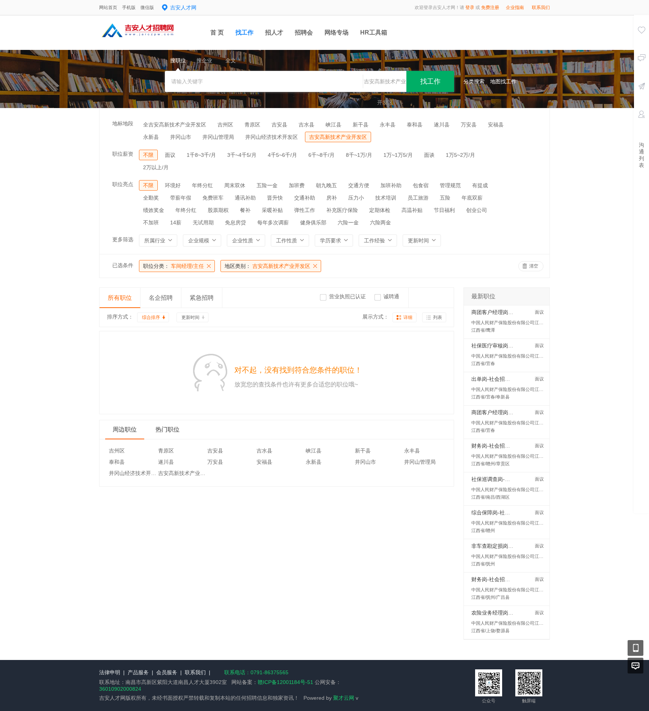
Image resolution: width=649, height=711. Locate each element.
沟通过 (641, 68)
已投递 (641, 96)
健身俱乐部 (313, 222)
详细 (407, 317)
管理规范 (450, 185)
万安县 (469, 125)
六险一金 (348, 222)
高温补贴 (412, 210)
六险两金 (380, 222)
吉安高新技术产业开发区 (338, 137)
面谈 (429, 155)
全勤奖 (151, 198)
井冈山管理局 (218, 137)
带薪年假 (180, 198)
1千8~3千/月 (201, 155)
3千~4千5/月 (242, 155)
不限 (148, 155)
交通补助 (304, 198)
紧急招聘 (202, 298)
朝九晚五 (326, 185)
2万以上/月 (156, 167)
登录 (469, 7)
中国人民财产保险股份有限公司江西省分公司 (516, 322)
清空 (533, 266)
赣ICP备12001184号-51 (285, 682)
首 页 (217, 32)
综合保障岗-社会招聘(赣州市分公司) (513, 513)
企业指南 (515, 7)
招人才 (274, 32)
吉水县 (306, 125)
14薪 (175, 222)
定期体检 (379, 210)
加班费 (297, 185)
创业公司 (476, 210)
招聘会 (304, 32)
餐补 (245, 210)
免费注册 (490, 7)
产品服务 (138, 672)
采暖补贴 (272, 210)
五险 (445, 198)
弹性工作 (304, 210)
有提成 (480, 185)
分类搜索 (473, 81)
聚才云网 (343, 698)
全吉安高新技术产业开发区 (174, 125)
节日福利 (444, 210)
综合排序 (151, 317)
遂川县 (442, 125)
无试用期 (203, 222)
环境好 (173, 185)
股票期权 (218, 210)
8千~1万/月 (359, 155)
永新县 (151, 137)
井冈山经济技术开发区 (271, 137)
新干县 (360, 125)
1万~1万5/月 (398, 155)
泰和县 (415, 125)
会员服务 (166, 672)
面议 (170, 155)
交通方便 (358, 185)
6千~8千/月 (321, 155)
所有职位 (120, 298)
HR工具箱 (373, 32)
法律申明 (109, 672)
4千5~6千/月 (282, 155)
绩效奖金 (153, 210)
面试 (641, 125)
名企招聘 (161, 298)
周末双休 (234, 185)
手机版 (129, 7)
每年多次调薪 (273, 222)
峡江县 (333, 125)
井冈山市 (180, 137)
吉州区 (225, 125)
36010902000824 (120, 689)
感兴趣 (641, 40)
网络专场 (336, 32)
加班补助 (390, 185)
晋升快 (275, 198)
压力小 (356, 198)
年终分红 (202, 185)
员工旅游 (418, 198)
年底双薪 (472, 198)
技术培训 (385, 198)
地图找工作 (503, 81)
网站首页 (108, 7)
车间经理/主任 (173, 266)
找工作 (244, 32)
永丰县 (387, 125)
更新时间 (190, 317)
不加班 (151, 222)
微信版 (147, 7)
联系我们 (541, 7)
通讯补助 (245, 198)
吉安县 (279, 125)
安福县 (496, 125)
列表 (437, 317)
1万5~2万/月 (460, 155)
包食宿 (421, 185)
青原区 (252, 125)
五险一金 (267, 185)
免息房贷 (235, 222)
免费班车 (212, 198)
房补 (331, 198)
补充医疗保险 (342, 210)
